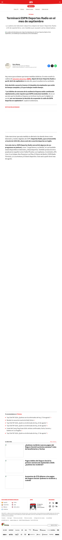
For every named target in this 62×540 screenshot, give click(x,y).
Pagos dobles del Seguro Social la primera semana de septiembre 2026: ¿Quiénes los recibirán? (40, 463)
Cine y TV (16, 9)
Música (22, 9)
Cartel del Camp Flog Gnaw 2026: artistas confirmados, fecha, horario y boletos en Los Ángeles (29, 429)
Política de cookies (28, 518)
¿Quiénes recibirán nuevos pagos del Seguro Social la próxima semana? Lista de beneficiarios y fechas (40, 447)
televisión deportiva (19, 79)
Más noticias (53, 441)
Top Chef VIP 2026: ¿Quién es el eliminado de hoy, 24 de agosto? (27, 423)
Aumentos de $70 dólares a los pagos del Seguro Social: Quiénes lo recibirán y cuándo (41, 478)
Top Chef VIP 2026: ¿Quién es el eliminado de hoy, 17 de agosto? (27, 433)
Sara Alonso (16, 64)
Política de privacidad (17, 518)
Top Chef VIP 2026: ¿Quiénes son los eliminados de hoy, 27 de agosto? (28, 417)
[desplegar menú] (2, 2)
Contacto (3, 518)
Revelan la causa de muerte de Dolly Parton (20, 420)
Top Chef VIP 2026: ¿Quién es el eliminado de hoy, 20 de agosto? (27, 426)
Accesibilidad (49, 518)
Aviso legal (9, 518)
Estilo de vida (45, 9)
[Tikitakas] (31, 6)
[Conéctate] (60, 2)
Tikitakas (31, 14)
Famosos (37, 9)
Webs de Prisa (54, 525)
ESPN (29, 79)
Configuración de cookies (39, 518)
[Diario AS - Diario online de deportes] (31, 2)
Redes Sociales (29, 9)
